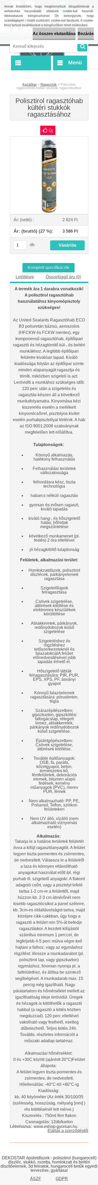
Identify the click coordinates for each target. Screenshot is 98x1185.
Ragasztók (49, 84)
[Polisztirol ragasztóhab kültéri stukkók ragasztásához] (49, 138)
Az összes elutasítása (54, 33)
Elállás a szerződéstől (68, 1130)
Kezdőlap (29, 84)
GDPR (62, 1178)
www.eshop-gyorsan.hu (55, 1126)
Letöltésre (25, 277)
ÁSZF (35, 1178)
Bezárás (86, 33)
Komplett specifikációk (48, 267)
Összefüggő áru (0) (63, 277)
